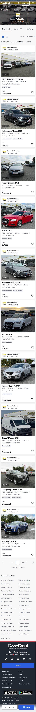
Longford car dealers (25, 630)
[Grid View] (7, 36)
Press (21, 671)
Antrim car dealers (6, 605)
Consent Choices (25, 684)
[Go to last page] (33, 562)
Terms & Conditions (8, 703)
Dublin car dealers (24, 580)
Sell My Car (23, 677)
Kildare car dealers (24, 584)
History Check (7, 681)
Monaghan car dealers (7, 626)
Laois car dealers (24, 619)
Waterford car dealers (25, 601)
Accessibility (6, 687)
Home (7, 9)
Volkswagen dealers (7, 612)
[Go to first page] (2, 562)
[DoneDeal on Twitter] (12, 659)
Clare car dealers (24, 623)
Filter (28, 707)
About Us (5, 671)
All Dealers (15, 9)
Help (20, 674)
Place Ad (25, 3)
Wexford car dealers (7, 591)
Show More (4, 638)
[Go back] (2, 9)
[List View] (3, 36)
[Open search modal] (18, 3)
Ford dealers (22, 616)
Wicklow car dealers (7, 623)
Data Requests (7, 684)
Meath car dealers (24, 587)
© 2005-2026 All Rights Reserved (12, 698)
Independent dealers (7, 580)
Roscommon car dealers (8, 630)
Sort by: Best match (26, 36)
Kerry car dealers (6, 598)
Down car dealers (6, 616)
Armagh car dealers (25, 612)
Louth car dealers (24, 594)
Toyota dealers (23, 626)
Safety (21, 681)
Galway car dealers (6, 587)
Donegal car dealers (7, 601)
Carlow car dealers (6, 634)
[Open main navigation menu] (33, 3)
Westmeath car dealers (8, 609)
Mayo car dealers (24, 605)
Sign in (18, 665)
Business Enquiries (8, 677)
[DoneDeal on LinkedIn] (24, 659)
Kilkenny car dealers (25, 609)
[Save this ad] (32, 92)
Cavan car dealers (6, 619)
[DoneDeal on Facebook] (6, 659)
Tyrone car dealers (24, 598)
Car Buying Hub (7, 674)
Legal (3, 700)
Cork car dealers (6, 584)
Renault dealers (23, 634)
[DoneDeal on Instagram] (29, 659)
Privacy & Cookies (13, 700)
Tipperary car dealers (7, 594)
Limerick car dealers (25, 591)
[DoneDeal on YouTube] (18, 659)
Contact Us (9, 707)
